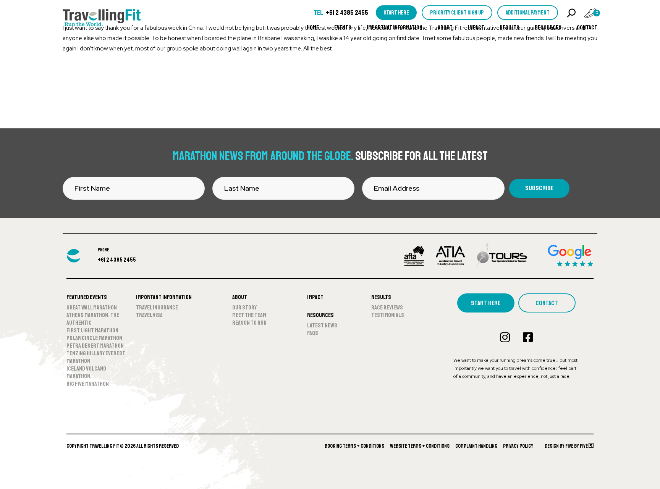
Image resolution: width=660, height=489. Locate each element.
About (445, 27)
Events (342, 27)
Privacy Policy (518, 446)
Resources (548, 27)
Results (509, 27)
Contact (587, 27)
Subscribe (539, 188)
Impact (476, 27)
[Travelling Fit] (102, 19)
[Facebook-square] (528, 337)
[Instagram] (505, 337)
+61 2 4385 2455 (347, 12)
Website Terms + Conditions (420, 446)
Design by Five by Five (567, 446)
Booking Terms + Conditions (354, 446)
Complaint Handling (476, 446)
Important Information (394, 27)
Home (313, 27)
